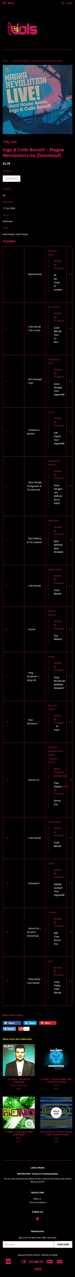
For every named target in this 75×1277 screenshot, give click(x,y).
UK (4, 195)
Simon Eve (33, 780)
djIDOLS (36, 1255)
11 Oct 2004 (9, 208)
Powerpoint (34, 883)
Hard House (9, 234)
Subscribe (63, 1244)
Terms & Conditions (37, 1202)
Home (5, 61)
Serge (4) (31, 680)
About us (37, 1199)
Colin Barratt (34, 327)
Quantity (7, 171)
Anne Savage (35, 379)
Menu (10, 3)
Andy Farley (34, 979)
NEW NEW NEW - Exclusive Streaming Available (37, 1174)
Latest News (38, 1167)
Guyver (31, 629)
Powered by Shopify (49, 1255)
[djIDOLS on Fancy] (37, 1220)
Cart (69, 3)
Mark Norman (35, 274)
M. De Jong (56, 279)
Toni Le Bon (34, 330)
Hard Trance (22, 234)
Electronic (8, 221)
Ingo (31, 383)
